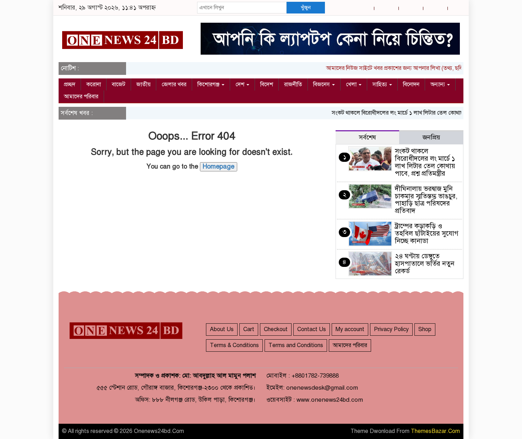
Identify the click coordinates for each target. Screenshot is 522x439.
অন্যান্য (438, 84)
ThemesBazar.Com (435, 431)
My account (350, 329)
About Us (222, 329)
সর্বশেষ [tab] (367, 137)
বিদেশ (266, 84)
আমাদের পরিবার (81, 96)
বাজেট (118, 84)
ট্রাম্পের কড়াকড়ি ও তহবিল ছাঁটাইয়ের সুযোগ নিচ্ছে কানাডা (426, 233)
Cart (248, 329)
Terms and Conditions (295, 345)
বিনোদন (411, 84)
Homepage (218, 166)
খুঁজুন (306, 7)
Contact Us (311, 329)
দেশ (240, 84)
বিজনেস (322, 84)
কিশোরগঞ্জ (209, 84)
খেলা (352, 84)
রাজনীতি (293, 84)
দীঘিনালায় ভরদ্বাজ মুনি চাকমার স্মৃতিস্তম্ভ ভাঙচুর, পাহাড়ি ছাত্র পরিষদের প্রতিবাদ (426, 200)
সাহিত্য (380, 84)
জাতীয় (143, 84)
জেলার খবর (174, 84)
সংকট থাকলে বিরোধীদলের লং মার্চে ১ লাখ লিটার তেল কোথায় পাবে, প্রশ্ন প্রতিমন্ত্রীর (413, 112)
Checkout (276, 329)
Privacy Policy (391, 329)
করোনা (93, 84)
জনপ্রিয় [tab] (431, 137)
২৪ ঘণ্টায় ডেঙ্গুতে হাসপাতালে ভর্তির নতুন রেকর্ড (425, 263)
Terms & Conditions (234, 345)
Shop (424, 329)
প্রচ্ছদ (69, 84)
